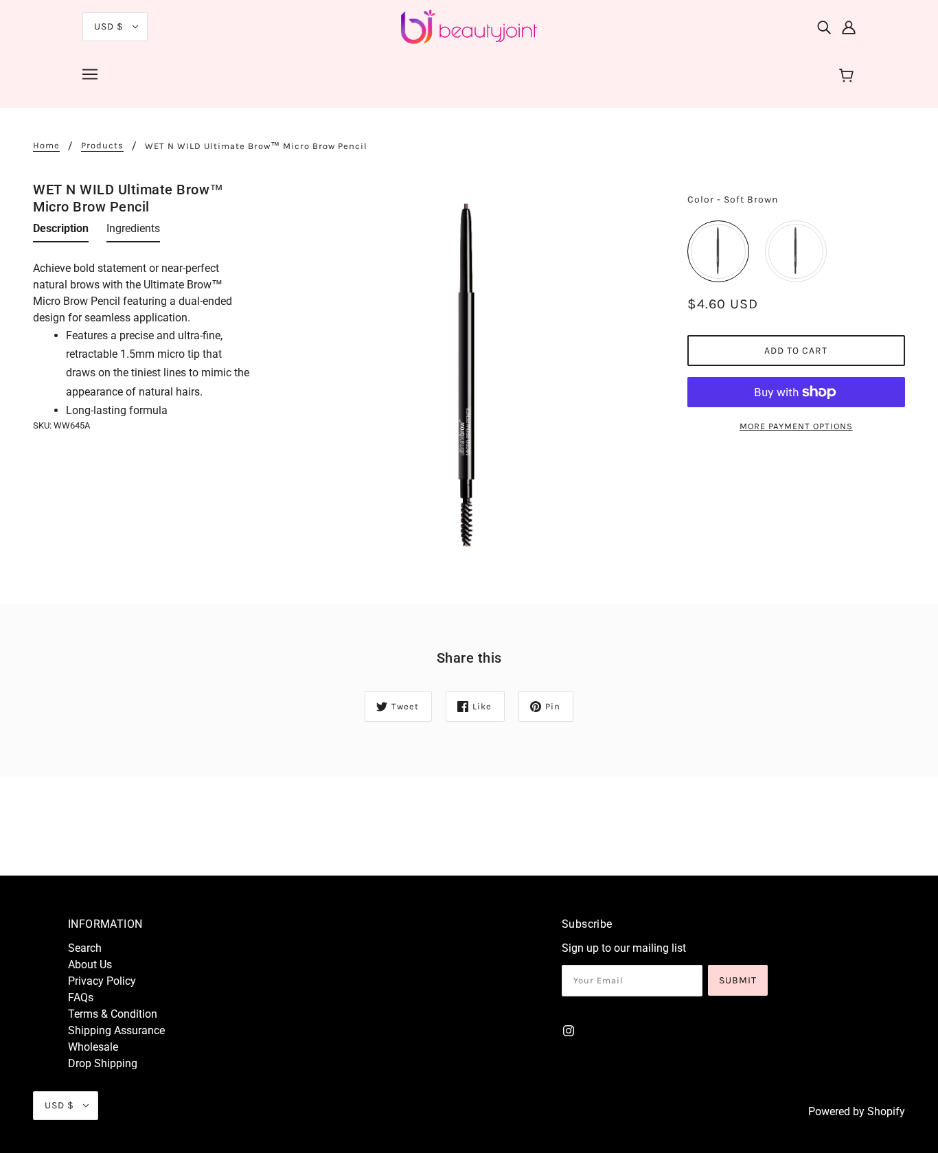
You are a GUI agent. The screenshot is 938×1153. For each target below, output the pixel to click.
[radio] (718, 251)
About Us (90, 964)
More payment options (796, 426)
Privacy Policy (102, 981)
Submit (738, 980)
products (102, 145)
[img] (824, 27)
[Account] (848, 27)
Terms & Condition (112, 1013)
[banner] (469, 25)
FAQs (80, 997)
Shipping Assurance (116, 1030)
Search (85, 948)
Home (46, 145)
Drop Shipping (102, 1063)
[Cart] (848, 76)
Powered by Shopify (856, 1111)
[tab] (61, 231)
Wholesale (93, 1046)
